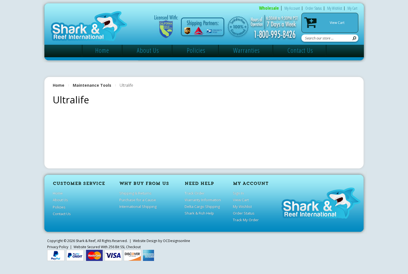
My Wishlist (334, 8)
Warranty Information (203, 199)
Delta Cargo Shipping (202, 206)
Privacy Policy (57, 247)
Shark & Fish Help (199, 213)
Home (102, 50)
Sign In (238, 193)
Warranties (246, 50)
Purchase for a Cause (137, 199)
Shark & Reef (85, 240)
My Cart (352, 8)
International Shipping (138, 206)
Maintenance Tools (92, 85)
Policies (196, 50)
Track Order (195, 193)
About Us (148, 50)
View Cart (337, 22)
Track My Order (246, 219)
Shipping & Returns (135, 193)
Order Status (313, 8)
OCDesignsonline (176, 240)
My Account (292, 8)
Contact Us (300, 50)
